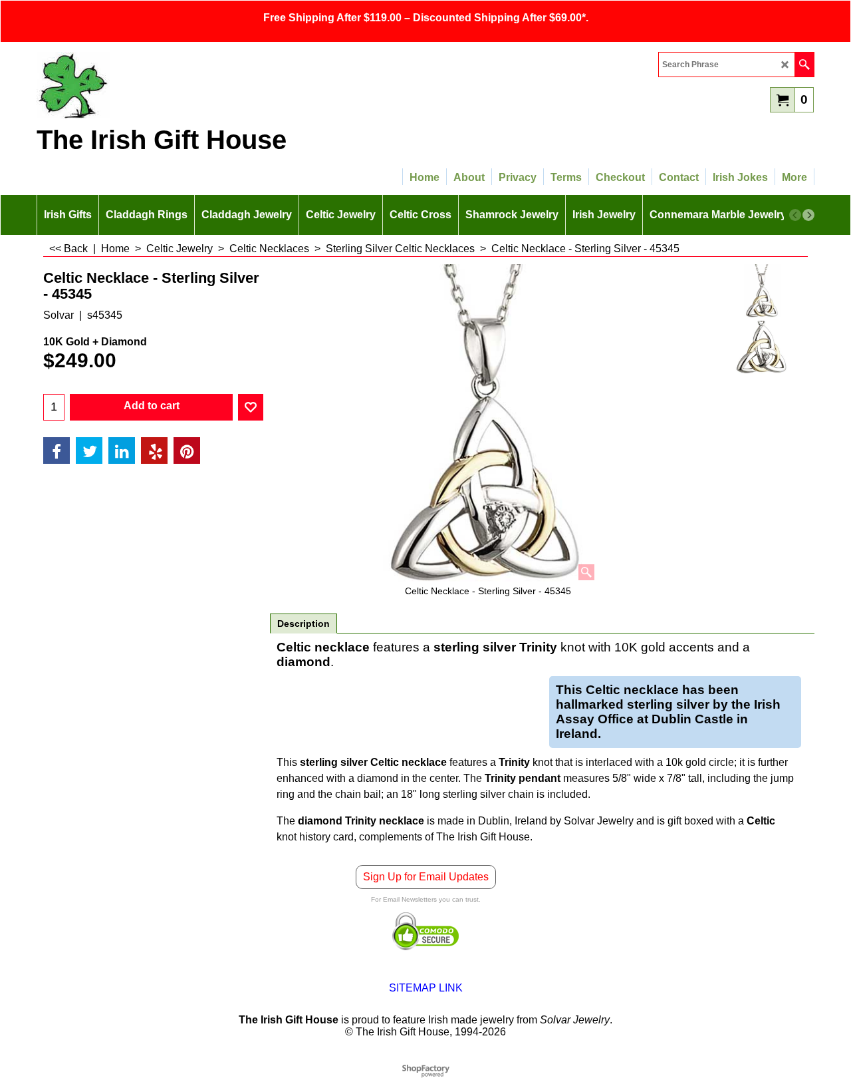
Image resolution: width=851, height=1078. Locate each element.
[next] (808, 215)
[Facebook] (56, 450)
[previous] (795, 215)
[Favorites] (250, 407)
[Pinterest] (187, 450)
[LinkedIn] (121, 450)
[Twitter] (89, 450)
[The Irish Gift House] (153, 85)
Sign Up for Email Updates (426, 876)
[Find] (804, 65)
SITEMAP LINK (426, 987)
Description (303, 623)
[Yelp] (154, 450)
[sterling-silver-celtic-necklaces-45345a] (762, 347)
